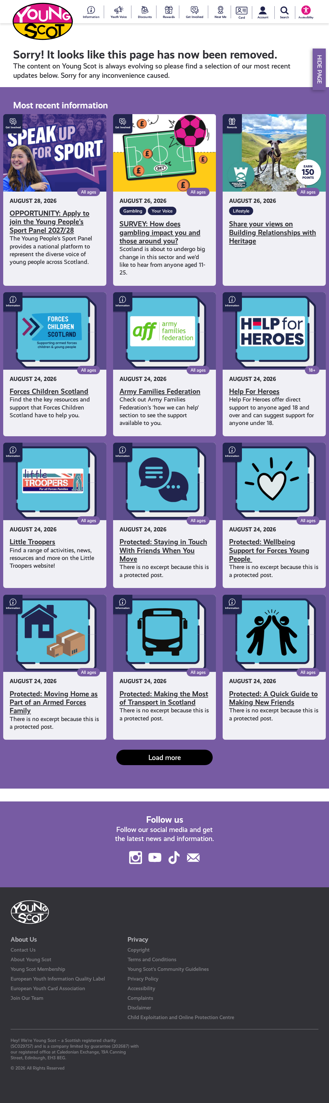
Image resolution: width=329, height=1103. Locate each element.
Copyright (139, 950)
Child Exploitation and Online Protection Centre (181, 1017)
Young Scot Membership (38, 969)
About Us (24, 939)
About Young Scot (31, 959)
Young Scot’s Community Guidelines (168, 969)
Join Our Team (27, 998)
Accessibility (141, 988)
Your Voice (162, 210)
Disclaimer (139, 1008)
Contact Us (23, 950)
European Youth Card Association (48, 988)
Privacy (138, 939)
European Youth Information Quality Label (58, 979)
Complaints (140, 998)
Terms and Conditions (152, 959)
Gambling (132, 210)
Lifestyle (241, 210)
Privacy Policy (143, 979)
